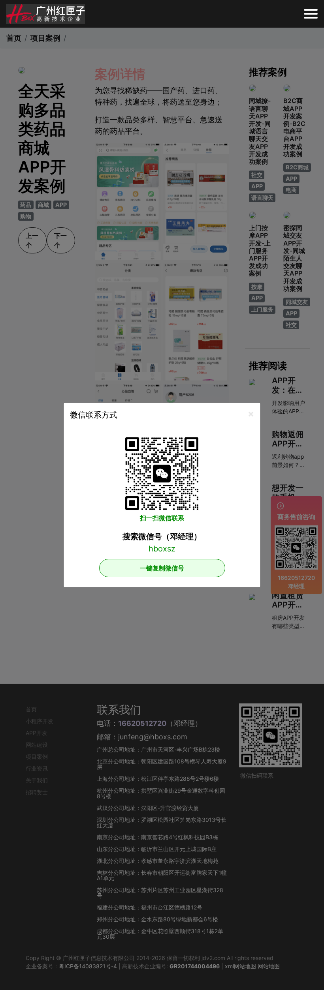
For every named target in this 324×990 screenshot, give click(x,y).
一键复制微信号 (162, 568)
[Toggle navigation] (310, 14)
